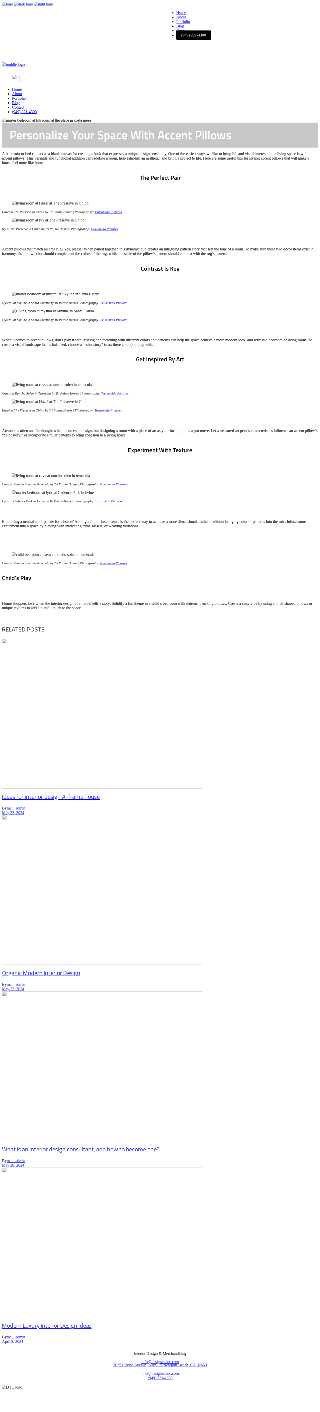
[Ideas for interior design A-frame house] (102, 787)
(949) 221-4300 (160, 1378)
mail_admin (16, 808)
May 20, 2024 (13, 1165)
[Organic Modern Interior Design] (102, 963)
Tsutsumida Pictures (108, 212)
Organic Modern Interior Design (41, 972)
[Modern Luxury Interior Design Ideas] (102, 1316)
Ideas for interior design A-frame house (51, 796)
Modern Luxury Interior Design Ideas (47, 1325)
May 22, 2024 (13, 812)
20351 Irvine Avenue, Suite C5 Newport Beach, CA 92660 (160, 1365)
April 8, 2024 (12, 1341)
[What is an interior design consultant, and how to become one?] (102, 1140)
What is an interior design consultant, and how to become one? (80, 1149)
